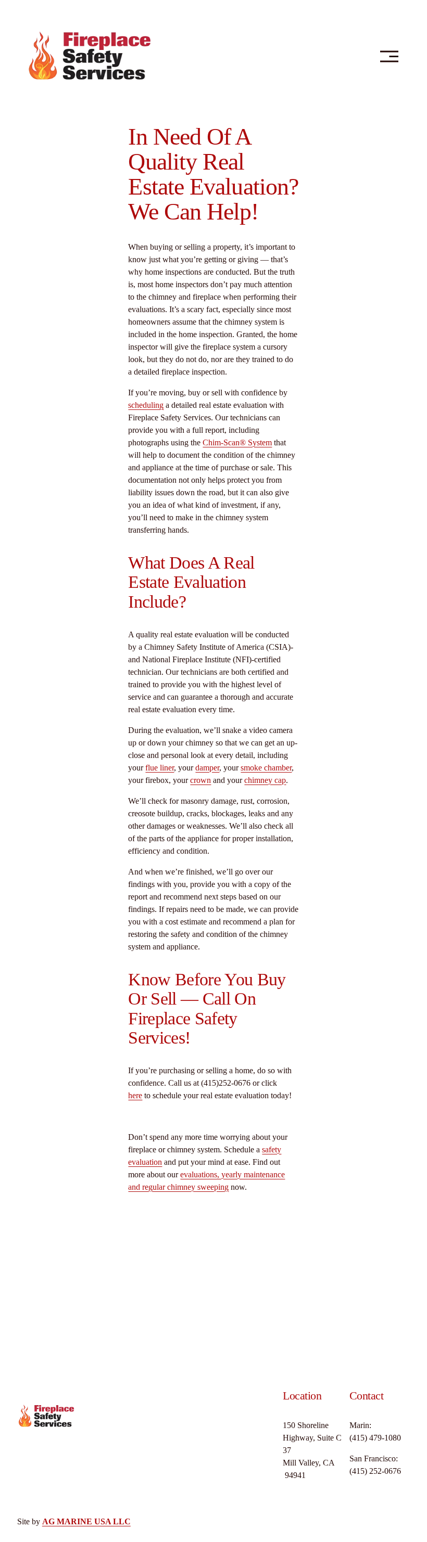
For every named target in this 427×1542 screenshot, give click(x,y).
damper (207, 767)
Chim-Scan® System (237, 442)
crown (200, 780)
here (135, 1095)
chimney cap (265, 780)
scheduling (146, 405)
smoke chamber (266, 767)
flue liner (159, 767)
